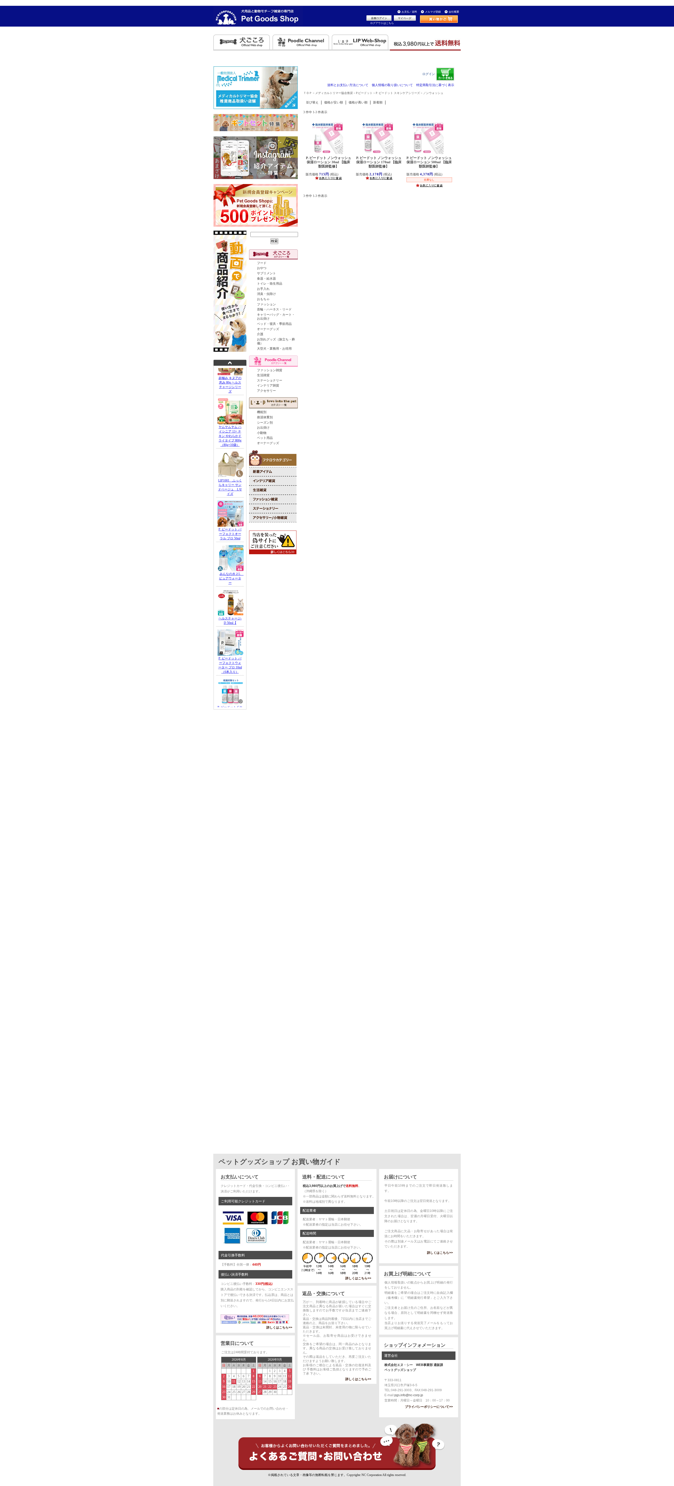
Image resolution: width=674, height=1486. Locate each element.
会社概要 (454, 11)
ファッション (266, 304)
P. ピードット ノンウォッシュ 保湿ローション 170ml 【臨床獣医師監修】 (379, 162)
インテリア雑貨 (268, 385)
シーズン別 (265, 422)
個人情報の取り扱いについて (392, 85)
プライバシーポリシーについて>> (429, 1407)
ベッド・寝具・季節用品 (274, 324)
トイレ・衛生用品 (269, 283)
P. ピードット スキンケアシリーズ (398, 93)
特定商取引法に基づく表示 (435, 85)
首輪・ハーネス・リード (274, 309)
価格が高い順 (358, 102)
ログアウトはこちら (382, 23)
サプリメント (266, 273)
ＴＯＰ (307, 93)
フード (261, 263)
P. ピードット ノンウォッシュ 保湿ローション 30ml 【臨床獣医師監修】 (328, 162)
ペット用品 (265, 438)
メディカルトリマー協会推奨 (334, 93)
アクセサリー (266, 391)
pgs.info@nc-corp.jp (408, 1395)
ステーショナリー (269, 380)
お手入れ (263, 289)
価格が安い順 (333, 102)
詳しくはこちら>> (279, 1327)
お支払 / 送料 (409, 11)
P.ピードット (364, 93)
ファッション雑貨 (269, 370)
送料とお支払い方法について (347, 85)
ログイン (428, 74)
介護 (260, 334)
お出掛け (263, 427)
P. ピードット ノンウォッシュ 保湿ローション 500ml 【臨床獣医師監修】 (429, 162)
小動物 (261, 433)
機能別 (261, 412)
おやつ (261, 268)
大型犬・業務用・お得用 (274, 348)
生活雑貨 (263, 375)
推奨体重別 (265, 417)
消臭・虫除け (266, 294)
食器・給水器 (266, 278)
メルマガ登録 (433, 11)
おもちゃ (263, 299)
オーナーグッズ (268, 329)
